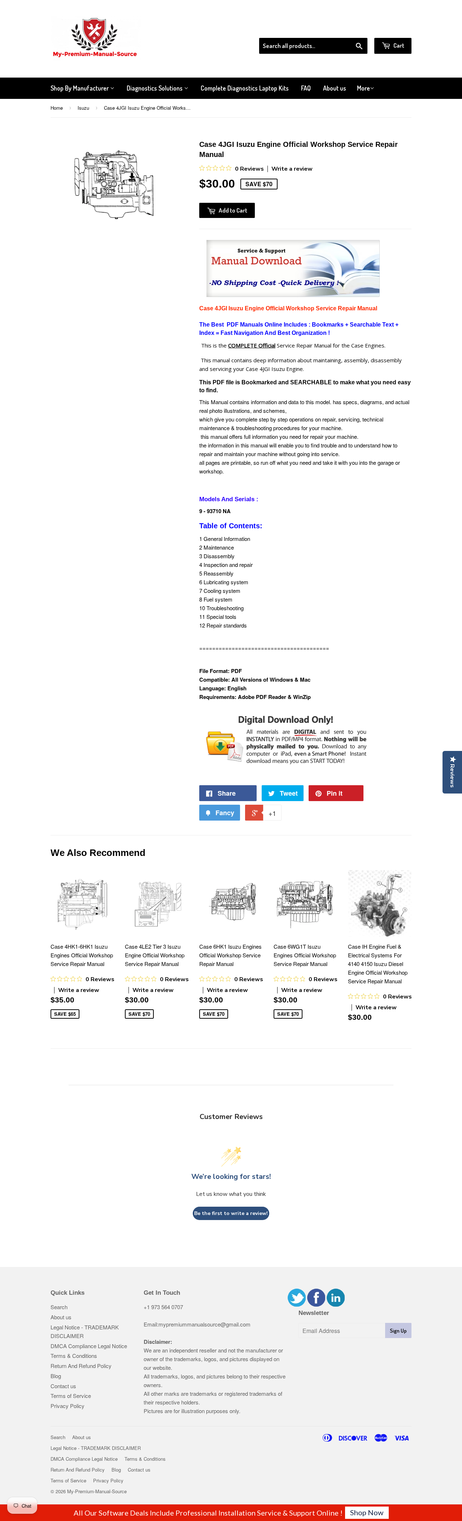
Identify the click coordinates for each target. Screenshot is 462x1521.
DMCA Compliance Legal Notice (89, 1346)
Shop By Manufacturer (80, 88)
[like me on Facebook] (316, 1304)
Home (57, 107)
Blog (56, 1376)
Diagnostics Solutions (155, 88)
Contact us (63, 1386)
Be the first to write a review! (231, 1213)
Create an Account (391, 28)
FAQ (306, 88)
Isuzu (83, 107)
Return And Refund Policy (81, 1365)
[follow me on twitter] (297, 1304)
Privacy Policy (67, 1405)
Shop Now (366, 1512)
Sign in (352, 28)
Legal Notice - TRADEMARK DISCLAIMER (96, 1447)
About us (334, 88)
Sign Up (398, 1330)
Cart (398, 45)
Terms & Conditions (74, 1355)
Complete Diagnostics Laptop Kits (245, 88)
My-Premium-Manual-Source (97, 1491)
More (363, 88)
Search (59, 1307)
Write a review (292, 169)
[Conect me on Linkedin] (336, 1304)
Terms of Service (71, 1395)
